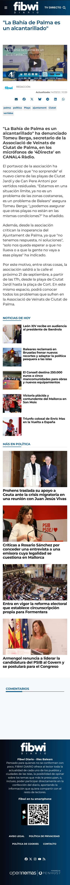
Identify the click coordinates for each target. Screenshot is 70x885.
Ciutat (52, 107)
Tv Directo (53, 7)
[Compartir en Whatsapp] (63, 99)
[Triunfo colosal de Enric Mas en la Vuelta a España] (12, 426)
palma (7, 107)
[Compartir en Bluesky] (40, 99)
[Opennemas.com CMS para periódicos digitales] (35, 876)
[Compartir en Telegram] (48, 99)
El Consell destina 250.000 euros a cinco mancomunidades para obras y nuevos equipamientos (45, 377)
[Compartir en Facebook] (24, 99)
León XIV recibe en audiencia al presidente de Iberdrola (45, 327)
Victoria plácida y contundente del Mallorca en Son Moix (44, 399)
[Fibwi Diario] (25, 8)
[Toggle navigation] (6, 8)
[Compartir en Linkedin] (55, 99)
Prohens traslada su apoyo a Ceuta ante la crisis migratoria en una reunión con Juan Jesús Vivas (34, 494)
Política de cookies (25, 844)
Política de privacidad (44, 836)
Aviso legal (16, 836)
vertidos (8, 113)
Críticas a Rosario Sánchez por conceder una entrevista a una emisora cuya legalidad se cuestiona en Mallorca (31, 551)
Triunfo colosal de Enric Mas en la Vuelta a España (44, 420)
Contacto (49, 844)
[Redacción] (8, 87)
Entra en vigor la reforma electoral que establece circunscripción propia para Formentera (35, 608)
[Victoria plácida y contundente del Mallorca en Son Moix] (12, 403)
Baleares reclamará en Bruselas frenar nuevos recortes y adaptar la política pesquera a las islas (44, 354)
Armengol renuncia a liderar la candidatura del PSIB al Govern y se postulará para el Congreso (33, 662)
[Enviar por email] (16, 99)
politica (17, 107)
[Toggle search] (64, 8)
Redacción (23, 87)
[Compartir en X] (32, 99)
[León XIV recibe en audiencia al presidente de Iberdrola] (12, 334)
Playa (27, 107)
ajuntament (39, 107)
